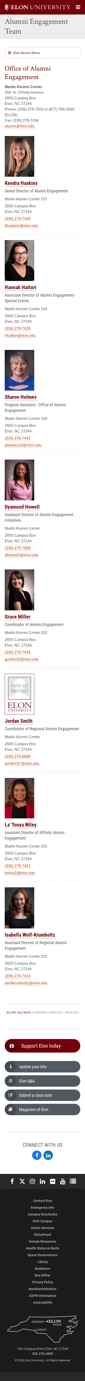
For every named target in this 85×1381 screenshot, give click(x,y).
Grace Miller (17, 616)
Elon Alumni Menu (26, 53)
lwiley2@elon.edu (20, 873)
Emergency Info (42, 1207)
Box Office (42, 1275)
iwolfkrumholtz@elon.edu (26, 983)
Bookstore (42, 1268)
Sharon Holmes (21, 396)
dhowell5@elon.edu (21, 555)
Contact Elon (42, 1200)
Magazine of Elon (33, 1109)
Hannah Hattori (20, 287)
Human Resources (42, 1241)
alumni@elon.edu (19, 126)
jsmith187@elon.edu (22, 764)
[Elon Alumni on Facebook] (37, 1155)
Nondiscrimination (42, 1289)
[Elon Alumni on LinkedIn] (48, 1155)
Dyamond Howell (22, 506)
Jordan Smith (19, 720)
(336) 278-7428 (17, 329)
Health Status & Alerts (42, 1248)
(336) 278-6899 (17, 757)
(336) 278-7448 (17, 219)
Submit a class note (35, 1095)
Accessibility (42, 1302)
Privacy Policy (42, 1282)
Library (42, 1261)
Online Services (42, 1228)
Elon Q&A (27, 1081)
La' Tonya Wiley (21, 824)
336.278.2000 (42, 1353)
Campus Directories (42, 1214)
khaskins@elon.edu (21, 226)
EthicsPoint (42, 1234)
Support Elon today (41, 1045)
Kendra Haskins (21, 183)
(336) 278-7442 (17, 438)
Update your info (33, 1066)
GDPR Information (42, 1295)
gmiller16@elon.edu (22, 659)
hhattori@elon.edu (20, 336)
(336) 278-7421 (17, 866)
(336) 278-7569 (17, 548)
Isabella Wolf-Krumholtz (30, 934)
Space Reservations (42, 1255)
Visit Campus (42, 1221)
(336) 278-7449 (17, 652)
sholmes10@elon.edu (23, 445)
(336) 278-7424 (17, 976)
